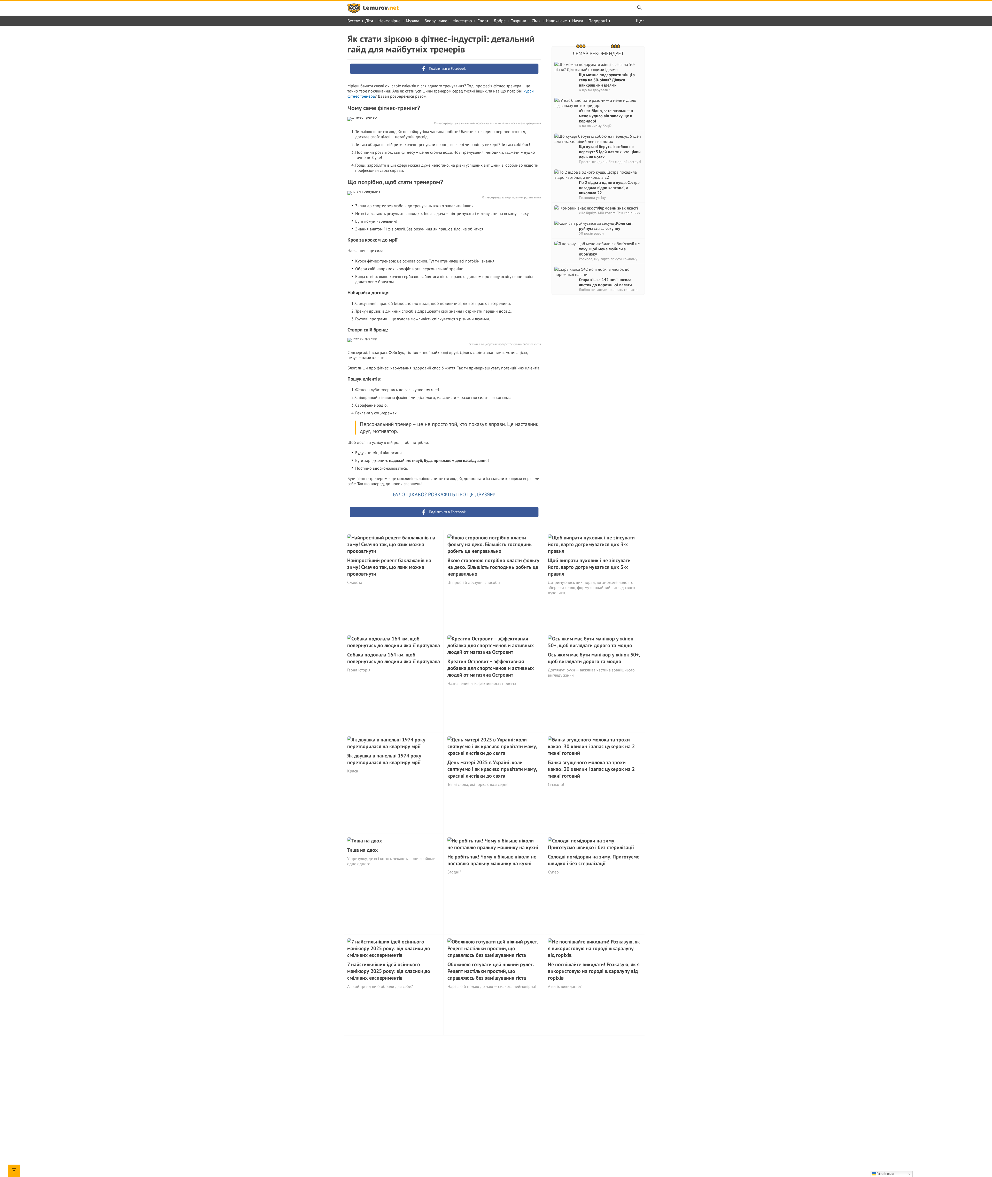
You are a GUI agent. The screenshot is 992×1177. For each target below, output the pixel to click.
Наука (577, 20)
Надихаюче (556, 20)
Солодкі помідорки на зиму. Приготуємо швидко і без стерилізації (594, 860)
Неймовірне (389, 20)
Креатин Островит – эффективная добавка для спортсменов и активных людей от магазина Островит (490, 668)
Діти (369, 20)
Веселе (353, 20)
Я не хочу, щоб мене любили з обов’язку (609, 249)
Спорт (482, 20)
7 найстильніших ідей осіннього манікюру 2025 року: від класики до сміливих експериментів (388, 971)
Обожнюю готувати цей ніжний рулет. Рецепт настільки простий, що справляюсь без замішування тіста (490, 971)
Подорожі (597, 20)
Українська (885, 1174)
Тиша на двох (362, 850)
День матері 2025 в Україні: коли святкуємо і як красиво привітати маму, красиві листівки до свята (492, 769)
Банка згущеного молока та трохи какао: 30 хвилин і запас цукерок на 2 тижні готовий (591, 769)
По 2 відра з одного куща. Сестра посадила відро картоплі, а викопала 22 (609, 187)
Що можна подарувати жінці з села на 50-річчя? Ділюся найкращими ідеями (607, 80)
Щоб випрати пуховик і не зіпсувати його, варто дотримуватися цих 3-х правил (589, 567)
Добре (500, 20)
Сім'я (536, 20)
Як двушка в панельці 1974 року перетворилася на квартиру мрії (384, 759)
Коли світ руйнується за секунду (606, 226)
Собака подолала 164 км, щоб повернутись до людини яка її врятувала (393, 658)
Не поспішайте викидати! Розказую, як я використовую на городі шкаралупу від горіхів (594, 971)
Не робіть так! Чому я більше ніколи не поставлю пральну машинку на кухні (491, 860)
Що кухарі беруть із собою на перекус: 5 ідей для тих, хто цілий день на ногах (610, 151)
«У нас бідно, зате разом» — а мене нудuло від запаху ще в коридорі (606, 115)
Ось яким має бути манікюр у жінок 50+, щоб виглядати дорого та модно (594, 658)
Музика (412, 20)
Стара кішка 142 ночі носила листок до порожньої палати (605, 282)
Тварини (518, 20)
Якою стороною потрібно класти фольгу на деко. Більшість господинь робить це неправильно (493, 567)
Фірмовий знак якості (618, 208)
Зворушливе (436, 20)
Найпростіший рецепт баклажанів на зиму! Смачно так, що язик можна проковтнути (389, 567)
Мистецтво (462, 20)
